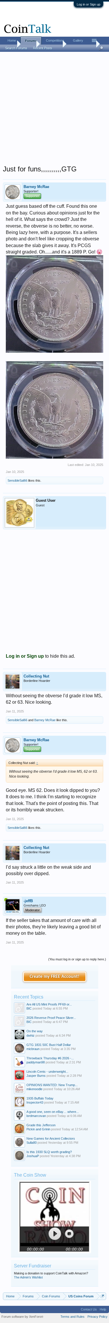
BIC (29, 1008)
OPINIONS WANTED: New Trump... (52, 1085)
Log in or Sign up (88, 4)
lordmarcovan (36, 1116)
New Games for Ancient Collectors (50, 1138)
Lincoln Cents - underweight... (47, 1071)
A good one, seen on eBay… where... (52, 1111)
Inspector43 (34, 1102)
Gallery (78, 40)
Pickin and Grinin (38, 1129)
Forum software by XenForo (22, 1316)
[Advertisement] (54, 110)
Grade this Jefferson (41, 1125)
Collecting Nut (36, 676)
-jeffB (28, 901)
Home (12, 40)
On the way (34, 1031)
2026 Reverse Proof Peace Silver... (51, 1017)
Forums (31, 40)
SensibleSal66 (17, 480)
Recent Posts (42, 48)
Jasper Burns (36, 1075)
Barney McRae (36, 187)
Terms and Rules (72, 1316)
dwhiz (30, 1035)
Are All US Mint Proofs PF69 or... (49, 1004)
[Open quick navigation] (102, 1296)
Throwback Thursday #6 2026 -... (50, 1058)
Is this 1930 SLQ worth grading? (49, 1152)
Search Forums (16, 48)
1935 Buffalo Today (39, 1098)
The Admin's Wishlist (28, 1277)
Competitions (55, 40)
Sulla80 (31, 1142)
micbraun (33, 1049)
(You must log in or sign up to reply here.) (77, 959)
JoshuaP (32, 1156)
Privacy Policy (97, 1316)
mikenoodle (34, 1089)
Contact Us (89, 1309)
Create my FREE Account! (54, 976)
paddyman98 (35, 1062)
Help (103, 1309)
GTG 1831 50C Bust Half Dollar (48, 1045)
